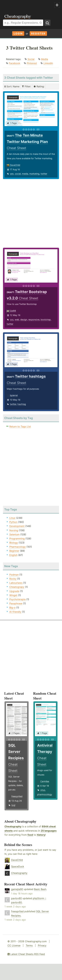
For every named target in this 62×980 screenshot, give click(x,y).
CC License (14, 945)
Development (17, 526)
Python (13, 522)
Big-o (12, 607)
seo (12, 173)
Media (44, 59)
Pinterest (32, 63)
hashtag (21, 404)
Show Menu (57, 5)
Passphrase (15, 603)
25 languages (49, 830)
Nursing (13, 530)
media (25, 173)
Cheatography (13, 826)
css (12, 319)
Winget (13, 595)
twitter (44, 173)
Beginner (14, 550)
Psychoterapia (17, 599)
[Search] (47, 23)
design (23, 319)
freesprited (16, 796)
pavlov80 (16, 898)
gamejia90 (17, 889)
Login (18, 33)
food (30, 834)
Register (38, 33)
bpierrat (14, 395)
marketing (34, 173)
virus (42, 790)
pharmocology (44, 794)
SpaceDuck (17, 866)
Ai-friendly (15, 611)
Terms (29, 945)
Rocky (12, 578)
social (18, 173)
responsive (33, 319)
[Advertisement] (24, 5)
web (17, 319)
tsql (13, 805)
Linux (12, 517)
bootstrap (46, 319)
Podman (14, 574)
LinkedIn (48, 63)
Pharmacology (17, 546)
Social (31, 59)
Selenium (14, 534)
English (13, 555)
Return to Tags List (20, 426)
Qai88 (13, 310)
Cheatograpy (16, 586)
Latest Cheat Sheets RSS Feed (27, 954)
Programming (17, 538)
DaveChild (15, 165)
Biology (13, 542)
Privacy (42, 945)
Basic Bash (40, 889)
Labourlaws (15, 582)
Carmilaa (44, 781)
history (41, 834)
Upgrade (14, 591)
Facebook (14, 63)
